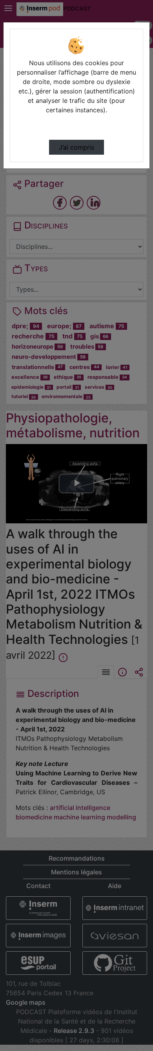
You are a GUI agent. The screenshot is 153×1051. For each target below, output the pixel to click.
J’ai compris (76, 147)
